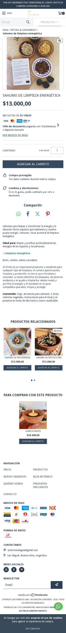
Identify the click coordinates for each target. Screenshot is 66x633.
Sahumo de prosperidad (17, 357)
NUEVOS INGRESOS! (15, 476)
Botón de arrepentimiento (33, 611)
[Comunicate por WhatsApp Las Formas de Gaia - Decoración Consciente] (58, 606)
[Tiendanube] (33, 596)
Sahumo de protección (48, 357)
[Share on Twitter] (37, 214)
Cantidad (9, 150)
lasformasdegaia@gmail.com (23, 550)
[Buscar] (27, 22)
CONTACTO (10, 494)
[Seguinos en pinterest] (21, 569)
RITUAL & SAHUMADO (23, 30)
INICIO (7, 469)
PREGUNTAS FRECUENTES (40, 485)
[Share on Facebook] (28, 214)
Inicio (5, 30)
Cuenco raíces (33, 431)
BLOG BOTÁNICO (42, 476)
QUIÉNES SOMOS (13, 483)
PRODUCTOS (40, 469)
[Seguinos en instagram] (6, 569)
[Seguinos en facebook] (14, 569)
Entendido (33, 629)
